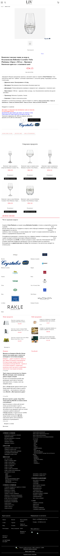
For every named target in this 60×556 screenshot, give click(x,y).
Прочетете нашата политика (30, 549)
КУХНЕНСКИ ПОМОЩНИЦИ (10, 500)
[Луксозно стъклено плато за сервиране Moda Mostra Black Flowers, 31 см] (6, 323)
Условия (13, 525)
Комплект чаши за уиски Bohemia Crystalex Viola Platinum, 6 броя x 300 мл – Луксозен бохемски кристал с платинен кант (30, 200)
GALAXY (36, 462)
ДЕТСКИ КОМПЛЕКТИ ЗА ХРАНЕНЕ (12, 438)
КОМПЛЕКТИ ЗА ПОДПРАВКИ (11, 501)
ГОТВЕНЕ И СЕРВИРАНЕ (9, 485)
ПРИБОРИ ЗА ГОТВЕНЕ (9, 490)
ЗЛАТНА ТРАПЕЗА (8, 440)
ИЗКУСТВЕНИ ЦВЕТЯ (38, 491)
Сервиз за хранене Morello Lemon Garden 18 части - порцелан (48, 329)
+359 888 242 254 (41, 522)
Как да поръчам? (15, 528)
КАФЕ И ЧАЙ (6, 445)
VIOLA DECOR (37, 450)
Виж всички (5, 426)
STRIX (6, 474)
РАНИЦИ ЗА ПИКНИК (38, 494)
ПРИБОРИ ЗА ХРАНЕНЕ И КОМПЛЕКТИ (13, 495)
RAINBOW (36, 457)
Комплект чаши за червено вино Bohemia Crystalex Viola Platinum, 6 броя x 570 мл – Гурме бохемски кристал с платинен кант (30, 167)
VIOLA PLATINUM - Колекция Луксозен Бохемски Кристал (44, 454)
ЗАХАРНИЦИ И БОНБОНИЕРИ (11, 452)
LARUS (6, 473)
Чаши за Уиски (28, 102)
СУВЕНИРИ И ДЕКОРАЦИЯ (38, 478)
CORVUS (36, 446)
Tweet (42, 53)
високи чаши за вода (7, 133)
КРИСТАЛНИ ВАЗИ (37, 486)
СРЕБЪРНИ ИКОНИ (37, 496)
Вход (4, 525)
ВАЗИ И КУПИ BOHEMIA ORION (12, 478)
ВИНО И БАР (7, 6)
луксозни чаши (18, 133)
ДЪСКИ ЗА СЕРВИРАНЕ (9, 488)
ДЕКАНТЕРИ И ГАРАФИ (9, 472)
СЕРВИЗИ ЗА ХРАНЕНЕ (9, 433)
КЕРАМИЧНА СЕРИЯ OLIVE (39, 475)
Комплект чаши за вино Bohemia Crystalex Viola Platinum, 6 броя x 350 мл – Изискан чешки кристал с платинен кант (10, 200)
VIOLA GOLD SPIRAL (38, 459)
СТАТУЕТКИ (35, 483)
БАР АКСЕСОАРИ (8, 459)
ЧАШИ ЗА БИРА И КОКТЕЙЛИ (11, 468)
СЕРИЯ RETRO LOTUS (9, 504)
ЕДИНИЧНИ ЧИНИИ (8, 436)
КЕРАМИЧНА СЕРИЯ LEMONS (39, 474)
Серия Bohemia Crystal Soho (11, 482)
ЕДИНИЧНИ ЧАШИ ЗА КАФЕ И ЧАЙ (12, 447)
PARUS (35, 460)
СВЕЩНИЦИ (35, 481)
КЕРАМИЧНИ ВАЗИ (37, 488)
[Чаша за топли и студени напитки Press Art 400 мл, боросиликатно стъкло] (34, 322)
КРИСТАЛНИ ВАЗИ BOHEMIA (39, 435)
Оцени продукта (30, 50)
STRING (35, 455)
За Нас (4, 522)
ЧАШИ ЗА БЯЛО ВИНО (9, 462)
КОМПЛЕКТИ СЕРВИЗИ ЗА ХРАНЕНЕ (12, 435)
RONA (35, 449)
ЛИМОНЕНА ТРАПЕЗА (9, 443)
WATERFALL (36, 458)
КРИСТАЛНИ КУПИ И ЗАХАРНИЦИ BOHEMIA (43, 437)
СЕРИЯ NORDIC (7, 503)
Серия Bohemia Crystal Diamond (11, 479)
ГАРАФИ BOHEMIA (38, 448)
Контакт (13, 519)
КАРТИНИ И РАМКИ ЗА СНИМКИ (40, 493)
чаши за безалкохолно (29, 133)
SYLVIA (35, 444)
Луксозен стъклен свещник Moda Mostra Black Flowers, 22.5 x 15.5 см (19, 329)
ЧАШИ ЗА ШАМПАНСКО (10, 463)
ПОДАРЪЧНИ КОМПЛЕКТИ (39, 432)
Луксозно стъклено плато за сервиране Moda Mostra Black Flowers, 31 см (18, 321)
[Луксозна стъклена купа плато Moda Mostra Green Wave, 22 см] (6, 340)
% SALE (33, 500)
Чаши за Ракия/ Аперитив (40, 102)
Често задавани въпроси (10, 219)
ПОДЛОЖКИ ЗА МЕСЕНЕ (9, 491)
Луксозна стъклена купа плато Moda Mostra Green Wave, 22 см (19, 338)
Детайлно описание (8, 216)
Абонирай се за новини (9, 423)
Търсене (13, 522)
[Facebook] (32, 525)
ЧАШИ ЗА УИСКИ (8, 467)
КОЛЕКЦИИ (35, 439)
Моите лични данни (30, 551)
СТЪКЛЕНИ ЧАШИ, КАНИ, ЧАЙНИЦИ (12, 451)
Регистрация (5, 528)
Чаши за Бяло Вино (44, 100)
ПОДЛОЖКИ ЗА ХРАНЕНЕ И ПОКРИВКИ (13, 496)
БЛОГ (21, 528)
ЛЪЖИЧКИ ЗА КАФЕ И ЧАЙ (10, 454)
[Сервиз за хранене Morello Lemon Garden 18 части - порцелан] (34, 331)
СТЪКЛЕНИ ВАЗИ (37, 490)
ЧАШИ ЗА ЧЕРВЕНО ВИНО (10, 460)
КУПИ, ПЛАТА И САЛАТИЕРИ (11, 498)
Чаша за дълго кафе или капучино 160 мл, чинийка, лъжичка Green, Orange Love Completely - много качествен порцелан (48, 337)
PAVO (35, 445)
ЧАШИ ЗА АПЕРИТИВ (9, 465)
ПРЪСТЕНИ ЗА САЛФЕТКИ (39, 480)
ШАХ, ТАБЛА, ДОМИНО (38, 498)
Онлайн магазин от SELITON (30, 554)
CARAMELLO (37, 463)
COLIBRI (35, 441)
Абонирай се (7, 347)
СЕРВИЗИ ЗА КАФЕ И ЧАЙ (10, 449)
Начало (2, 6)
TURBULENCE (8, 476)
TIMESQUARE (8, 481)
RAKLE (6, 477)
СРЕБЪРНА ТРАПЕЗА (9, 441)
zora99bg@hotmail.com (42, 519)
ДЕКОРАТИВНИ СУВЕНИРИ (39, 485)
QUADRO (36, 440)
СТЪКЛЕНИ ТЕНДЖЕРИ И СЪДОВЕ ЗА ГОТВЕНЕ (15, 487)
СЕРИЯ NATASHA (8, 508)
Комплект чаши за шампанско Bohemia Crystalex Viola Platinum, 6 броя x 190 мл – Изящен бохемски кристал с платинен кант (50, 167)
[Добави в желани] (56, 107)
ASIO (35, 443)
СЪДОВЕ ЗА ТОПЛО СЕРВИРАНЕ (11, 493)
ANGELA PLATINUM (38, 451)
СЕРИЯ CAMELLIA (8, 506)
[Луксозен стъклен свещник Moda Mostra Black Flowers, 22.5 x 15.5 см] (6, 331)
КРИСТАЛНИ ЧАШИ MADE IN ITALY (41, 433)
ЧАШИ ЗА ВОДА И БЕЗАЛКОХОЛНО (12, 470)
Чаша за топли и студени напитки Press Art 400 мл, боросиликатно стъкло (47, 320)
